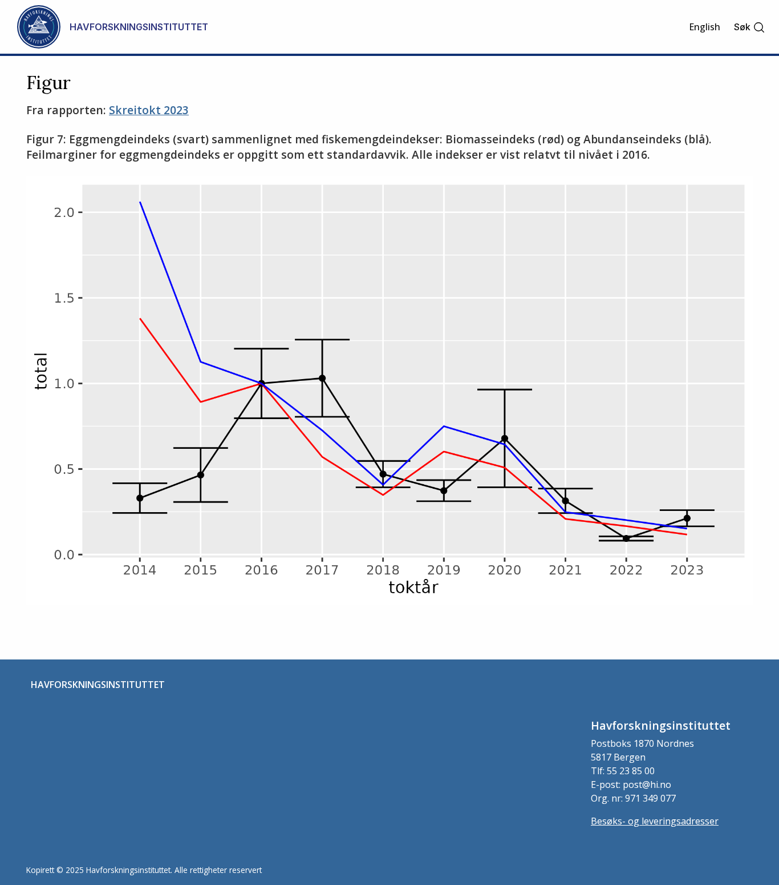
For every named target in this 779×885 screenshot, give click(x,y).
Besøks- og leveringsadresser (655, 821)
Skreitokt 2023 (149, 110)
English (704, 27)
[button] (749, 27)
